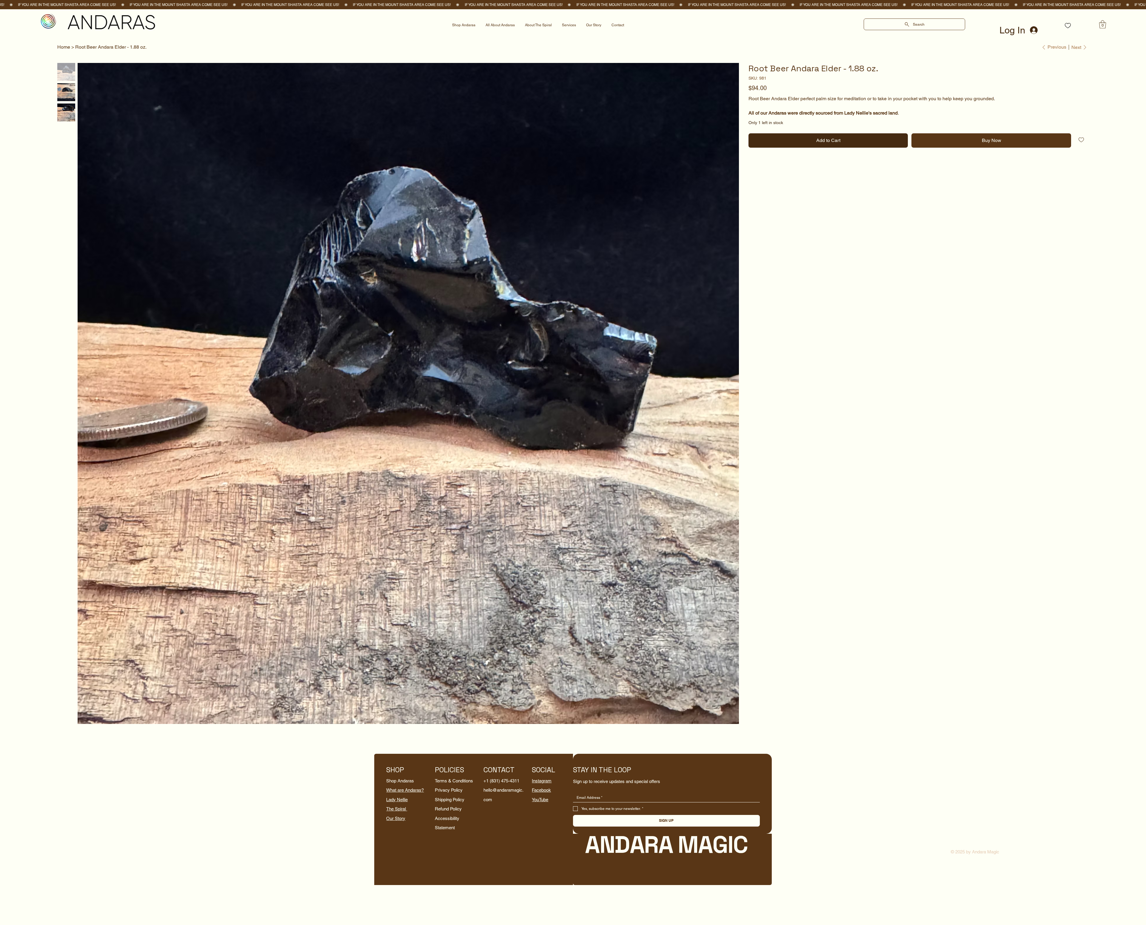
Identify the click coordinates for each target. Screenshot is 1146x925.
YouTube (540, 799)
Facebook (541, 790)
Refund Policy (448, 808)
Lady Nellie (397, 799)
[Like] (1068, 25)
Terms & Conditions (454, 780)
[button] (1102, 24)
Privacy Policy (449, 790)
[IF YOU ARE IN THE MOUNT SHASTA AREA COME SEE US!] (573, 5)
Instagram (542, 780)
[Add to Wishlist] (1082, 139)
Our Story (395, 818)
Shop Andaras (400, 780)
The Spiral (396, 808)
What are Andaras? (405, 790)
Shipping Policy (449, 799)
